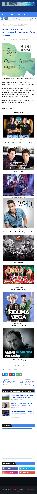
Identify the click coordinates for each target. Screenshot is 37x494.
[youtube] (27, 472)
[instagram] (10, 472)
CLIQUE (8, 369)
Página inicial (5, 24)
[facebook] (10, 468)
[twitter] (27, 468)
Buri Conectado (18, 14)
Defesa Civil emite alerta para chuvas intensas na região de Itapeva (22, 396)
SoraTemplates (13, 490)
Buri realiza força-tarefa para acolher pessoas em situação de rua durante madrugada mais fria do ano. (23, 413)
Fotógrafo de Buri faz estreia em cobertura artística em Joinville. (21, 404)
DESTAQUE (13, 24)
